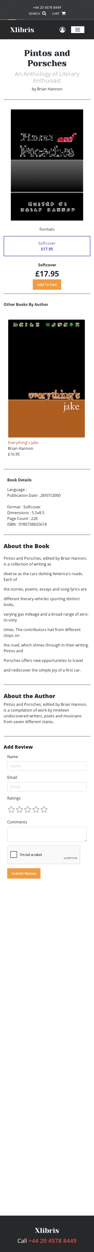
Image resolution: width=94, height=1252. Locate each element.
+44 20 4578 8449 (47, 7)
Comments (17, 822)
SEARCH (35, 13)
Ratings (14, 798)
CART (56, 13)
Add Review (18, 747)
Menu (78, 29)
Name (12, 756)
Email (12, 777)
